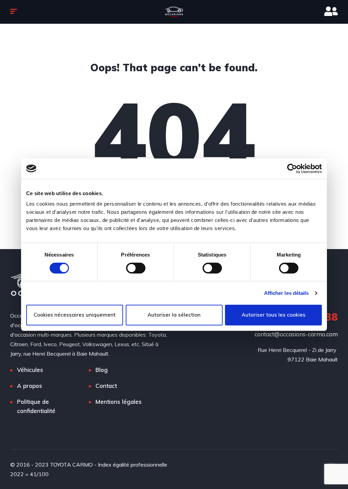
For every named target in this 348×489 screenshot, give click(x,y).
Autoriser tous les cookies (274, 315)
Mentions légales (118, 401)
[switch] (135, 268)
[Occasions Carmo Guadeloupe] (174, 11)
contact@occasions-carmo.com (296, 334)
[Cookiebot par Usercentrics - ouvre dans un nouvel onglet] (292, 169)
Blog (101, 369)
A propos (29, 385)
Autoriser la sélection (174, 315)
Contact (106, 385)
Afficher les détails (286, 293)
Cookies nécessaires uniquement (75, 315)
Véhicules (30, 369)
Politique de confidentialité (36, 406)
